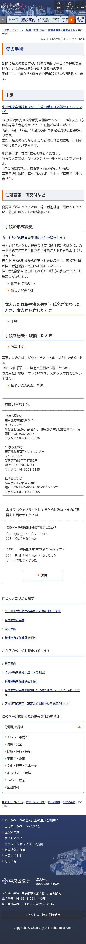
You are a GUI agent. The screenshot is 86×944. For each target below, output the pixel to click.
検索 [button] (59, 8)
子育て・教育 (16, 758)
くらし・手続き (17, 737)
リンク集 (11, 861)
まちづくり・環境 (19, 772)
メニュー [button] (80, 8)
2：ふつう (41, 534)
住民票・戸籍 (49, 20)
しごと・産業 (16, 780)
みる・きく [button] (69, 7)
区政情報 (13, 787)
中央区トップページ (12, 30)
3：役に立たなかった (23, 538)
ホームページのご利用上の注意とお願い (31, 820)
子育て (67, 20)
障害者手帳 (69, 30)
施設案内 (28, 20)
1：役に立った (19, 534)
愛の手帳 (10, 629)
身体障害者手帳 (14, 620)
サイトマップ (13, 838)
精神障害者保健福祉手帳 (20, 637)
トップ (13, 20)
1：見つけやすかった (23, 555)
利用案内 (10, 663)
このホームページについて (22, 826)
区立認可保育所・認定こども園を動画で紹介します (37, 703)
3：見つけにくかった (23, 560)
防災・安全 (14, 744)
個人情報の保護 (15, 849)
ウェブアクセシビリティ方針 (24, 844)
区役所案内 (12, 832)
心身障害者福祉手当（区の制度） (26, 672)
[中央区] (11, 6)
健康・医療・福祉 (35, 30)
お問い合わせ (14, 855)
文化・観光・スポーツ (22, 765)
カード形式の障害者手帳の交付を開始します (34, 237)
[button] (71, 19)
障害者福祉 (54, 30)
